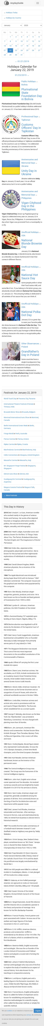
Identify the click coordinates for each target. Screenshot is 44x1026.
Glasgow (23, 455)
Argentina (7, 482)
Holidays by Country (13, 18)
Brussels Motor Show (12, 412)
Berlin (32, 426)
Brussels (25, 412)
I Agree (38, 1011)
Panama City (23, 399)
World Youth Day (10, 399)
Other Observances (30, 343)
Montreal (35, 417)
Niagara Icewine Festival (13, 487)
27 (40, 49)
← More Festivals (10, 495)
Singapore (31, 466)
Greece (26, 439)
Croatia (25, 444)
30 (16, 54)
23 (16, 49)
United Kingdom (33, 455)
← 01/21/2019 (22, 61)
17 (22, 45)
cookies (9, 1011)
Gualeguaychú (28, 479)
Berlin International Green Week (16, 426)
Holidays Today (11, 13)
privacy (29, 1015)
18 (28, 45)
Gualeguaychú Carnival (12, 479)
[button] (37, 3)
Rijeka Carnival (9, 444)
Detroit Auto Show (11, 474)
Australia (23, 434)
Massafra (23, 460)
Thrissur (7, 407)
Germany (7, 428)
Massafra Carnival (11, 460)
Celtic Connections (11, 455)
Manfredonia (27, 450)
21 (5, 49)
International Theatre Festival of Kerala (18, 404)
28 (5, 54)
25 (28, 49)
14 (5, 45)
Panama (32, 399)
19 (34, 45)
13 (40, 40)
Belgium (32, 412)
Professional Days (29, 116)
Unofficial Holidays (30, 232)
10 (22, 40)
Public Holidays (28, 81)
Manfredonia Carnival (12, 450)
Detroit (22, 474)
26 (34, 49)
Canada (7, 420)
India (12, 407)
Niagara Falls (29, 487)
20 (40, 45)
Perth (17, 434)
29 (11, 54)
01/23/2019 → (22, 75)
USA (27, 474)
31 (22, 54)
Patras (20, 439)
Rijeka (19, 444)
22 (11, 49)
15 (11, 45)
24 (22, 49)
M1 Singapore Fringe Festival (15, 466)
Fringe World (8, 434)
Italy (34, 450)
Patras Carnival (10, 439)
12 (34, 40)
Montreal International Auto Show (16, 417)
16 (16, 45)
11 (28, 40)
